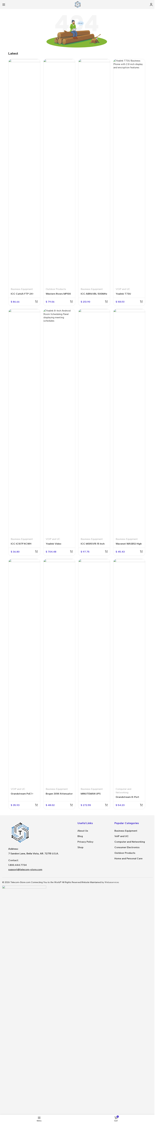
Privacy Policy (85, 841)
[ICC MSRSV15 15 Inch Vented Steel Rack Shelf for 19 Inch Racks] (94, 422)
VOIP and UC (123, 289)
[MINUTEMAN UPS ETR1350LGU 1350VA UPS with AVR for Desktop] (94, 672)
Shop (80, 847)
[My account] (151, 5)
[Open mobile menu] (4, 5)
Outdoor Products (56, 289)
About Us (83, 830)
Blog (80, 836)
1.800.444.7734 (17, 865)
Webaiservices (112, 882)
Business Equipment (22, 289)
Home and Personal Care (128, 858)
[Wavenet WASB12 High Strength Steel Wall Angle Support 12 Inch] (129, 422)
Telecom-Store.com (20, 882)
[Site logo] (77, 4)
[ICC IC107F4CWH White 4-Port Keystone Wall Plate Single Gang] (24, 422)
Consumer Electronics (127, 847)
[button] (36, 301)
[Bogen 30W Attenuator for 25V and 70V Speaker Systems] (59, 672)
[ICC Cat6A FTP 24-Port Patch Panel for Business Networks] (24, 172)
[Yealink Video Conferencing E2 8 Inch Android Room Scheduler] (59, 422)
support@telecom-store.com (25, 869)
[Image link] (19, 832)
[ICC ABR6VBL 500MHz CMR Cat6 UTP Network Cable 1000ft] (94, 172)
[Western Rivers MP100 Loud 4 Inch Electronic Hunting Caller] (59, 172)
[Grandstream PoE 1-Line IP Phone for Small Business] (24, 672)
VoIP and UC (121, 836)
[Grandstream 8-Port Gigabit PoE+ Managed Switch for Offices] (129, 672)
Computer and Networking (129, 841)
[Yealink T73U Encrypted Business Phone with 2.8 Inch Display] (129, 172)
